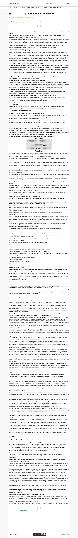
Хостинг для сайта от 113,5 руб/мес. (43, 534)
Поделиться (24, 510)
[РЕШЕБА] (14, 3)
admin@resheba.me (65, 534)
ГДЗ (10, 7)
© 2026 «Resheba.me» (14, 534)
